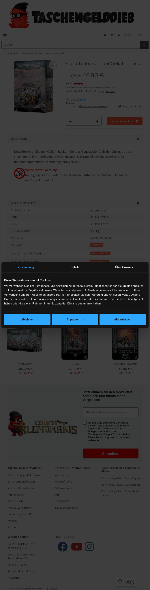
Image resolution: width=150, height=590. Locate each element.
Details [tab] (75, 267)
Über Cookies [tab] (124, 267)
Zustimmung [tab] (26, 267)
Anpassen (73, 319)
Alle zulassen (122, 319)
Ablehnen (27, 319)
